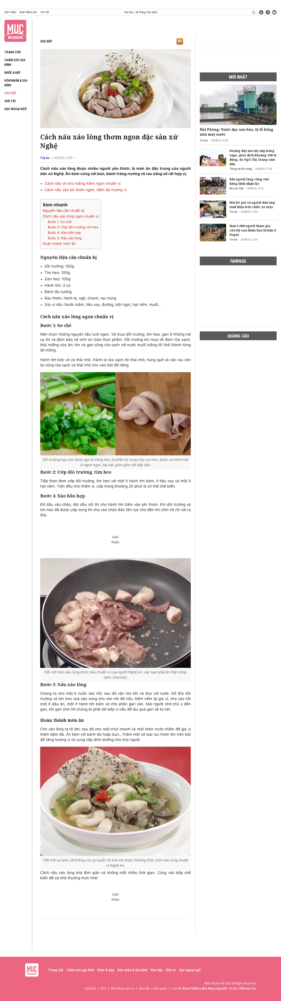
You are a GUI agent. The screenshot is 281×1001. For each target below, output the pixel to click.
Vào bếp (10, 93)
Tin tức (44, 12)
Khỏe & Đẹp (12, 73)
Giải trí (10, 101)
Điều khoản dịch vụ (122, 988)
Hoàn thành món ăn (59, 243)
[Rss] (261, 12)
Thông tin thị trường (240, 168)
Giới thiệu (10, 12)
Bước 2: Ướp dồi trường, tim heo (73, 227)
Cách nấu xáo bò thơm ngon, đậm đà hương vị (85, 190)
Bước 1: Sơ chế (59, 222)
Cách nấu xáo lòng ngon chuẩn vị (71, 216)
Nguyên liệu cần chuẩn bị (64, 210)
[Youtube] (274, 12)
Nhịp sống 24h (28, 12)
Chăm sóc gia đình (80, 970)
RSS (103, 988)
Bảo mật (144, 988)
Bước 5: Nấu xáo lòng (65, 238)
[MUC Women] (15, 30)
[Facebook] (268, 12)
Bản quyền (160, 988)
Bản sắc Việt (236, 188)
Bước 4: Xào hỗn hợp (64, 233)
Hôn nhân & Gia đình (132, 970)
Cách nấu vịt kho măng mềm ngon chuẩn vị (83, 183)
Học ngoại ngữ (15, 109)
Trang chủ (12, 52)
